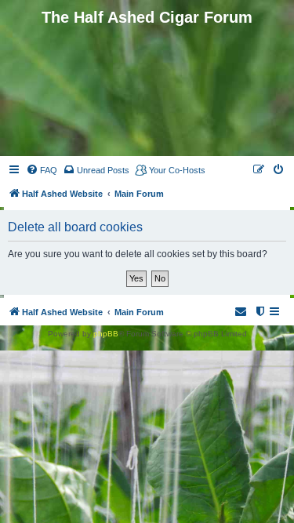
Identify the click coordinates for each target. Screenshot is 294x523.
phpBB (105, 333)
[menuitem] (41, 170)
